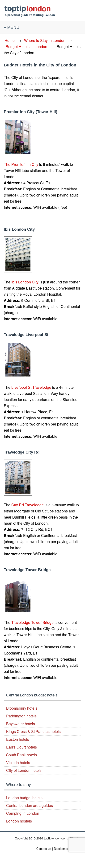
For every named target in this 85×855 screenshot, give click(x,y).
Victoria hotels (18, 762)
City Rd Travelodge (27, 504)
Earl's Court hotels (21, 747)
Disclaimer (61, 848)
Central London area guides (29, 805)
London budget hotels (24, 797)
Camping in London (22, 813)
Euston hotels (17, 739)
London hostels (19, 821)
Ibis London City (24, 282)
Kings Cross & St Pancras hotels (33, 731)
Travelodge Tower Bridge (32, 622)
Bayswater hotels (20, 723)
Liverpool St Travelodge (31, 387)
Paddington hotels (21, 716)
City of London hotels (24, 770)
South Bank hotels (21, 754)
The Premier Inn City (21, 164)
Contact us (43, 848)
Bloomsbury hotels (21, 708)
